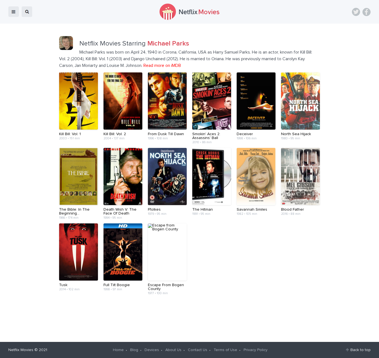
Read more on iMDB (162, 65)
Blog (134, 350)
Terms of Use (225, 350)
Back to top (360, 350)
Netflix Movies (20, 350)
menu (13, 11)
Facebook (366, 12)
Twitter (356, 12)
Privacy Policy (255, 350)
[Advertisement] (189, 316)
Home (118, 350)
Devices (152, 350)
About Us (173, 350)
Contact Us (197, 350)
